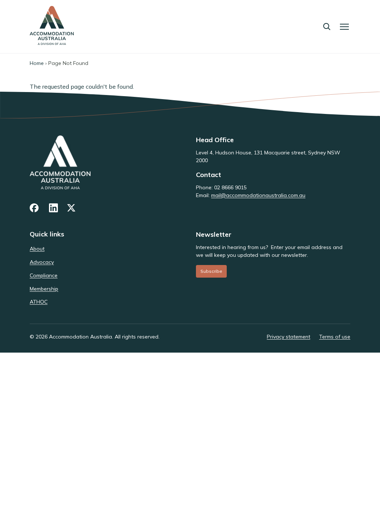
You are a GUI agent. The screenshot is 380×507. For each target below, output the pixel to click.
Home (37, 63)
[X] (72, 207)
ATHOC (39, 301)
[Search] (326, 26)
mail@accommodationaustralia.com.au (258, 195)
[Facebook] (35, 207)
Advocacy (42, 262)
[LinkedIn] (53, 207)
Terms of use (334, 336)
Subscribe (211, 271)
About (37, 248)
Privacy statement (288, 336)
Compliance (44, 275)
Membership (44, 288)
